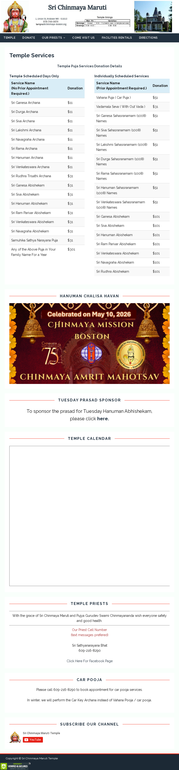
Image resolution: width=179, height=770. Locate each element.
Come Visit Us (83, 37)
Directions (148, 37)
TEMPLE (9, 37)
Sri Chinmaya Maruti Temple (40, 758)
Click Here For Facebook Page (90, 661)
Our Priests (52, 37)
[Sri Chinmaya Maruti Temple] (89, 30)
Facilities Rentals (117, 37)
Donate (28, 37)
